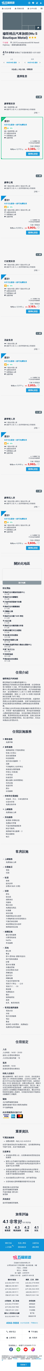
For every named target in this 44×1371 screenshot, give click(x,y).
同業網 (33, 1338)
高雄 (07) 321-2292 (11, 1310)
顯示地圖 (22, 583)
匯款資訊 (32, 1307)
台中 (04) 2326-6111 (12, 1289)
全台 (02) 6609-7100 (12, 1316)
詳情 (36, 113)
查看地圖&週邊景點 (19, 45)
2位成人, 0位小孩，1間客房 (22, 69)
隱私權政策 (22, 1247)
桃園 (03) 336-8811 (11, 1286)
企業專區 (11, 1338)
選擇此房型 (33, 154)
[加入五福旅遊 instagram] (33, 1349)
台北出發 (6, 8)
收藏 (6, 42)
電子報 (32, 1313)
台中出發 (32, 8)
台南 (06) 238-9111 (11, 1292)
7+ (38, 491)
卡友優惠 (32, 1310)
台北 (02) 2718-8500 (32, 1283)
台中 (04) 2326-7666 (12, 1307)
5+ (38, 254)
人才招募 (8, 1247)
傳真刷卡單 (32, 1316)
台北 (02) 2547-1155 (12, 1283)
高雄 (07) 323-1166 (11, 1295)
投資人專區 (22, 1243)
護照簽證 (32, 1304)
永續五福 (35, 1243)
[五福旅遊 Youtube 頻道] (26, 1349)
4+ (38, 176)
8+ (38, 97)
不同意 (15, 1359)
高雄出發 (19, 8)
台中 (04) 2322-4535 (32, 1289)
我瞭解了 (23, 1365)
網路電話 (11, 1331)
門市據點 (33, 1331)
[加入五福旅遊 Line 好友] (33, 2)
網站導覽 (35, 1247)
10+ (37, 412)
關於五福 (8, 1243)
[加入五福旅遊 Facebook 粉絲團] (11, 1349)
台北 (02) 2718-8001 (12, 1304)
